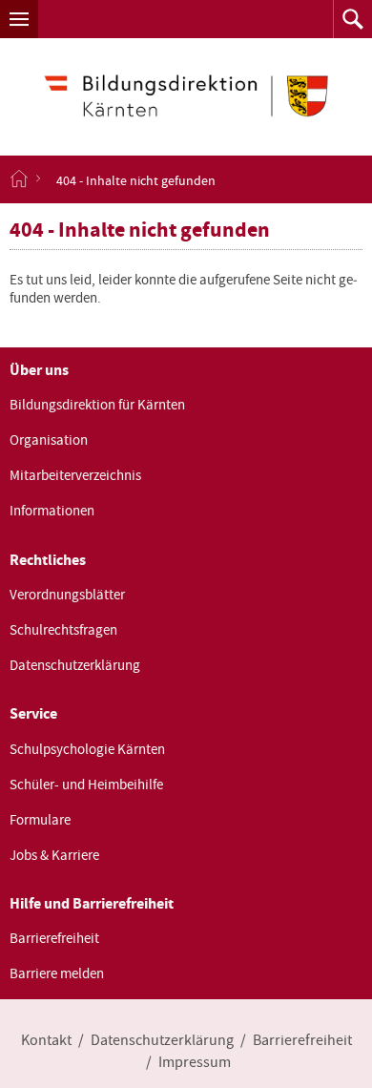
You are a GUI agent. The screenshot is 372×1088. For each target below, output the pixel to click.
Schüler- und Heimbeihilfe (86, 784)
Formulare (40, 819)
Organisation (49, 440)
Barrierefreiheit (54, 938)
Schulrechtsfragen (63, 629)
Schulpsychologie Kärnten (87, 749)
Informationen (52, 510)
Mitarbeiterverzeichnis (75, 475)
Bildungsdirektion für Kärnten (97, 404)
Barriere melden (57, 973)
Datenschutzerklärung (75, 665)
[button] (19, 19)
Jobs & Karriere (54, 855)
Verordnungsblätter (67, 594)
